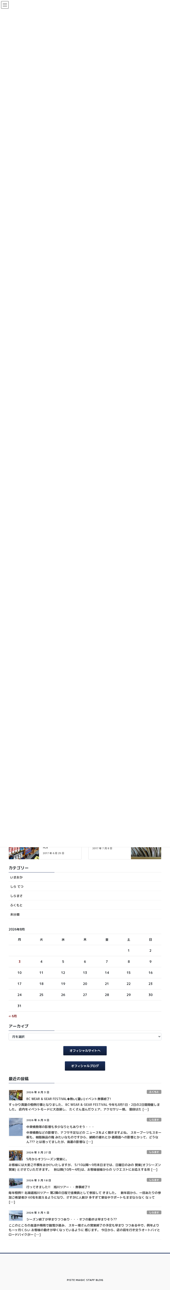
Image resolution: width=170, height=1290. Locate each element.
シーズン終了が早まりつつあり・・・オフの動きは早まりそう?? (71, 1219)
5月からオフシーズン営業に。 (47, 1159)
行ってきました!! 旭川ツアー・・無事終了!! (58, 1187)
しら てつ (16, 886)
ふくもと (16, 905)
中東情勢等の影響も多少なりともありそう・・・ (60, 1127)
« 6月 (13, 1016)
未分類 (14, 914)
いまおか (16, 877)
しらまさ (16, 896)
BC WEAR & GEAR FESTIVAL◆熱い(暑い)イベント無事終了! (68, 1099)
